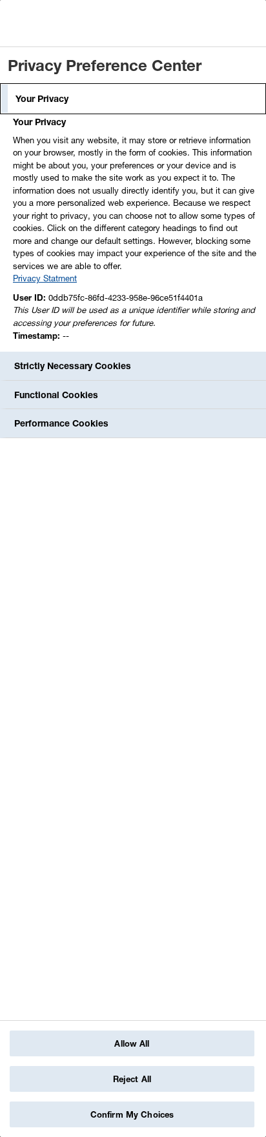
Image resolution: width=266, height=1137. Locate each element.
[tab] (133, 99)
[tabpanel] (134, 232)
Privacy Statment (45, 278)
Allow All (131, 1043)
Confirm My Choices (132, 1114)
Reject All (132, 1079)
